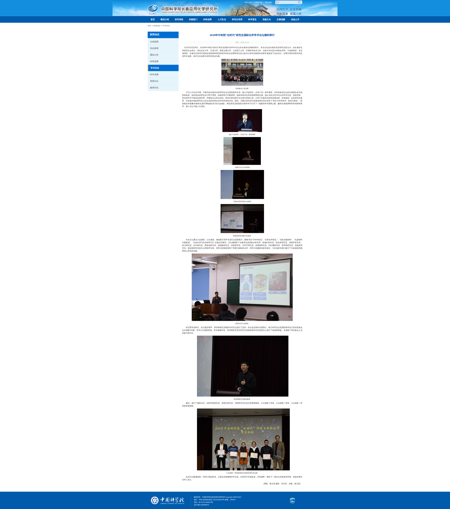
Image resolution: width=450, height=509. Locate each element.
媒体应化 (154, 87)
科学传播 (154, 74)
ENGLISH (248, 2)
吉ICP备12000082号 (201, 505)
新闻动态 (157, 26)
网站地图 (268, 2)
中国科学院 (258, 2)
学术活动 (166, 26)
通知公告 (154, 55)
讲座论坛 (154, 81)
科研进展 (154, 61)
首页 (149, 26)
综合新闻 (154, 48)
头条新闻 (154, 42)
